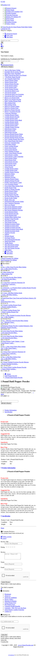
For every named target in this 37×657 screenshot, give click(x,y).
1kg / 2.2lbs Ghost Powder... (9, 269)
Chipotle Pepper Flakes (11, 124)
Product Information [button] (8, 468)
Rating (3, 547)
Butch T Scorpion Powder (12, 111)
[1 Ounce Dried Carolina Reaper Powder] (13, 367)
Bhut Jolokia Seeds (10, 104)
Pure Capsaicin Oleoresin (12, 203)
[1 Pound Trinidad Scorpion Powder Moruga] (15, 362)
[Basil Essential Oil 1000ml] (9, 258)
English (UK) (18, 11)
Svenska (14, 22)
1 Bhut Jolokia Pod (6, 274)
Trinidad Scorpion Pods (12, 226)
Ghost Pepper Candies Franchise (14, 610)
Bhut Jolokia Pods (10, 103)
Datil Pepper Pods (10, 130)
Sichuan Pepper (9, 236)
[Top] (1, 589)
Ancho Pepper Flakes (11, 85)
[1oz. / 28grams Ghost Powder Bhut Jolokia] (14, 320)
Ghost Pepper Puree (11, 163)
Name (2, 562)
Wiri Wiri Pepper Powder (12, 248)
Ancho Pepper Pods (11, 87)
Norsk (12, 20)
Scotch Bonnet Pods (11, 215)
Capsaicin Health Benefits (12, 606)
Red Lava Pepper (10, 205)
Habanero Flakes (10, 174)
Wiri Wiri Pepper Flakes (12, 245)
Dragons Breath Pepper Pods (13, 136)
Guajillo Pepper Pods (11, 170)
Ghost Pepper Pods (10, 160)
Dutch (12, 18)
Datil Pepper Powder (11, 132)
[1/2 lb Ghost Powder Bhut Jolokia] (12, 336)
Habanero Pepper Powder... (9, 327)
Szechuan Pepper (10, 238)
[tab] (18, 468)
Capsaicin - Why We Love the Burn (15, 608)
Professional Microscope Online (14, 201)
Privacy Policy (9, 599)
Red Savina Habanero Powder (14, 210)
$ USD (3, 1)
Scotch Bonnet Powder (11, 213)
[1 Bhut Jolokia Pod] (7, 272)
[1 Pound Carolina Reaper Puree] (11, 305)
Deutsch (13, 8)
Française (15, 15)
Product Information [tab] (11, 410)
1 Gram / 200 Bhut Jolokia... (9, 295)
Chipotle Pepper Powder (12, 127)
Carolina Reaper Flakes (12, 115)
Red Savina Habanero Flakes (13, 207)
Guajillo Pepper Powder (12, 172)
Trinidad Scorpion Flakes (12, 224)
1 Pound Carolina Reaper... (9, 307)
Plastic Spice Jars (10, 200)
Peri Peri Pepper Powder (12, 196)
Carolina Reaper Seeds (11, 122)
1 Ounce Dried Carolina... (8, 369)
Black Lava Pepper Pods (12, 98)
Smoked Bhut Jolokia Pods (13, 217)
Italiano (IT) (17, 17)
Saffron (7, 234)
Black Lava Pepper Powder (13, 99)
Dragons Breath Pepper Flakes (14, 134)
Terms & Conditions (11, 597)
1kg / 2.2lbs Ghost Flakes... (9, 348)
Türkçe (12, 23)
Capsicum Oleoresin (11, 113)
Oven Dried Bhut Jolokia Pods (14, 186)
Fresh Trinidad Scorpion (12, 151)
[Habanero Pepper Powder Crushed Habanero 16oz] (17, 326)
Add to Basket (7, 403)
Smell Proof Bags (10, 241)
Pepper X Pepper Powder (12, 189)
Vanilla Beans (9, 243)
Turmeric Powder (10, 232)
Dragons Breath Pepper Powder (14, 137)
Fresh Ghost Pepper (10, 148)
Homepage (8, 594)
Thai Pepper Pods (10, 220)
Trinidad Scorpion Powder (12, 227)
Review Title (4, 541)
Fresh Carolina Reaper (11, 146)
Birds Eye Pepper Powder (12, 110)
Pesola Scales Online (11, 198)
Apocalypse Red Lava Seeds (13, 96)
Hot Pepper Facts (10, 604)
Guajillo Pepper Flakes (11, 168)
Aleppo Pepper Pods (11, 82)
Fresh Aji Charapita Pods (12, 143)
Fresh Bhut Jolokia (10, 144)
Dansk (12, 10)
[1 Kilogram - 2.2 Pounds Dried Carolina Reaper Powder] (18, 288)
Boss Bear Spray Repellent (13, 73)
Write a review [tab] (7, 536)
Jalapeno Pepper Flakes (12, 179)
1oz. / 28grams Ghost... (8, 322)
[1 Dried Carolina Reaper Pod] (10, 310)
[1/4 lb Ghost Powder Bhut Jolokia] (12, 331)
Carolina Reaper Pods (11, 118)
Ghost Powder (9, 167)
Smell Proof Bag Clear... (8, 301)
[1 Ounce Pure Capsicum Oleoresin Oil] (13, 352)
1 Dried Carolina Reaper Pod (9, 312)
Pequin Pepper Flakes (11, 191)
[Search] (2, 43)
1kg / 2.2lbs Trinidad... (7, 317)
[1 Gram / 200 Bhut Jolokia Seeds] (11, 293)
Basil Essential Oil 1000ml (9, 260)
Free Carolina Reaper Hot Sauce (14, 139)
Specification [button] (6, 516)
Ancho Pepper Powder (11, 89)
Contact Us (8, 611)
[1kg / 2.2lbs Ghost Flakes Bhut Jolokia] (13, 346)
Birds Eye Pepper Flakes (12, 106)
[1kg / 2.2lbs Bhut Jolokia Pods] (11, 357)
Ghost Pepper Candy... (7, 343)
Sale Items (9, 37)
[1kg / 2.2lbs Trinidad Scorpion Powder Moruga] (16, 315)
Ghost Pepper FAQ (10, 603)
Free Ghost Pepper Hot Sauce (13, 141)
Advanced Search (11, 33)
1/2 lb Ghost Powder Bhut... (9, 338)
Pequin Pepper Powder (11, 194)
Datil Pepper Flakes (10, 129)
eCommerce (11, 655)
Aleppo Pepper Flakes (11, 80)
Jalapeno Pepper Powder (12, 181)
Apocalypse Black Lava (12, 91)
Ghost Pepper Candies (11, 155)
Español (13, 13)
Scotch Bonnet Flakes (11, 212)
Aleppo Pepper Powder (12, 84)
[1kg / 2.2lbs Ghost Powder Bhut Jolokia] (13, 267)
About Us (7, 596)
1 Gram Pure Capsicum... (8, 284)
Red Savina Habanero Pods (13, 208)
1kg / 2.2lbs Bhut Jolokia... (9, 358)
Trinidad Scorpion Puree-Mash (14, 229)
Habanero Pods (9, 175)
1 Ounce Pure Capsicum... (9, 353)
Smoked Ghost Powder (11, 219)
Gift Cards (9, 35)
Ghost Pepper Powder (11, 162)
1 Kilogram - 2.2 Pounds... (9, 289)
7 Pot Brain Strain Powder (12, 77)
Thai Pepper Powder (11, 222)
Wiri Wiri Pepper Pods (11, 246)
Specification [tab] (8, 412)
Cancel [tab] (4, 538)
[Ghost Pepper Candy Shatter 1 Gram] (12, 341)
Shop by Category (8, 66)
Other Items (8, 250)
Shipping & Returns (11, 601)
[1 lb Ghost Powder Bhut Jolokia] (11, 277)
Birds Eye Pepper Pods (11, 108)
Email (2, 567)
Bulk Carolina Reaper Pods (13, 101)
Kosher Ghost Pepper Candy (13, 182)
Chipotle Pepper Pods (11, 125)
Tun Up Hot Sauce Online (12, 70)
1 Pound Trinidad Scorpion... (9, 364)
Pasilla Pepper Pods (10, 187)
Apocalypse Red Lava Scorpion (14, 94)
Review (3, 552)
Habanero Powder (10, 177)
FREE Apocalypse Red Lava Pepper (16, 75)
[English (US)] (5, 5)
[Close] (2, 48)
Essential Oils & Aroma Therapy (14, 72)
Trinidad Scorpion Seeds (12, 231)
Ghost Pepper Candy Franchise (14, 156)
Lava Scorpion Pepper (11, 184)
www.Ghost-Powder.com (25, 645)
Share (2, 528)
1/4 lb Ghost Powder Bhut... (9, 333)
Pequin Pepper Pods (11, 193)
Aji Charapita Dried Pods (12, 79)
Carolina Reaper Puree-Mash (13, 120)
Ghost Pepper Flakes (11, 158)
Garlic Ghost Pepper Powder (13, 153)
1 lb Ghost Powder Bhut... (9, 279)
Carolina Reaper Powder (12, 117)
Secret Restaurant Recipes (12, 239)
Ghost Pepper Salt (10, 165)
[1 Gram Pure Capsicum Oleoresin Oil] (13, 282)
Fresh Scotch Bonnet (11, 149)
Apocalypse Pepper (10, 92)
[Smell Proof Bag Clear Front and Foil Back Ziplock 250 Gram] (18, 300)
